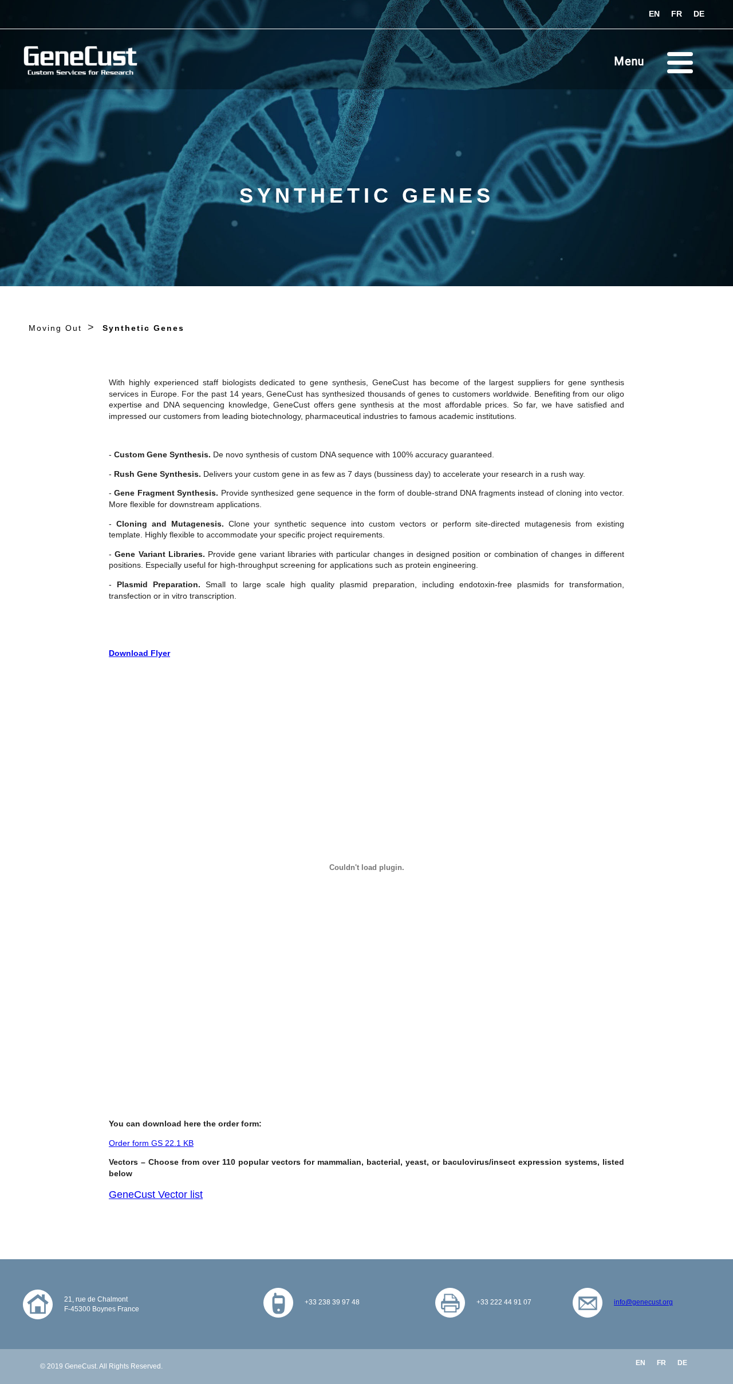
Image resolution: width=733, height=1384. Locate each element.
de (698, 13)
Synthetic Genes (143, 328)
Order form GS (151, 1143)
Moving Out (55, 328)
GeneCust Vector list (156, 1194)
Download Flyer (139, 653)
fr (676, 13)
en (654, 13)
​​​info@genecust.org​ (643, 1302)
